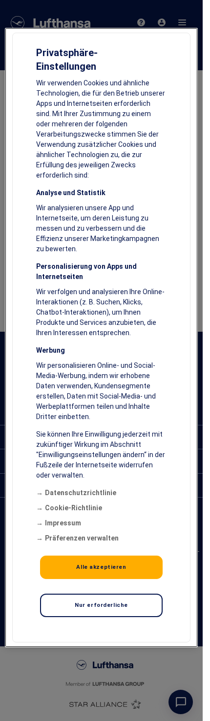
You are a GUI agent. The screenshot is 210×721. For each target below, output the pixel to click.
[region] (101, 337)
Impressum (63, 523)
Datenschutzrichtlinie (80, 493)
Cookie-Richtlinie (73, 508)
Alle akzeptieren (101, 566)
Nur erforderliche (101, 604)
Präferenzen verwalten (82, 538)
